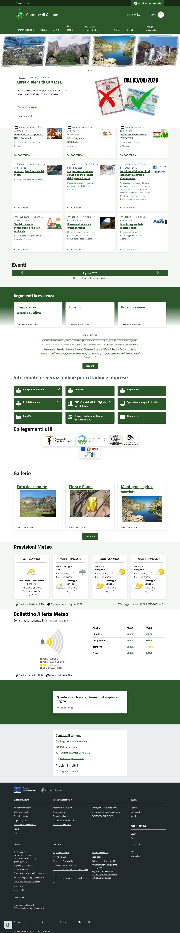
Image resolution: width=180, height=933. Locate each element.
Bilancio (112, 340)
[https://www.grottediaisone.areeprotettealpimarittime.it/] (130, 440)
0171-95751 (27, 865)
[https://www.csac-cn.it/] (115, 440)
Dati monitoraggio (21, 922)
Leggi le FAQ (97, 868)
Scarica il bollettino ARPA (30, 675)
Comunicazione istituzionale (94, 345)
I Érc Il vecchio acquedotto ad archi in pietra (70, 880)
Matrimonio (88, 349)
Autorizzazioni (59, 811)
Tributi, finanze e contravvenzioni (106, 811)
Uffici (16, 833)
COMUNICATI (23, 217)
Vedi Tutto (90, 536)
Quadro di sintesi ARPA (60, 675)
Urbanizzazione (133, 30)
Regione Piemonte (23, 3)
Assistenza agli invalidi (81, 340)
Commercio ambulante (72, 345)
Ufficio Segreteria (75, 138)
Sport (103, 353)
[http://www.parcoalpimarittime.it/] (58, 440)
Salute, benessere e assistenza (105, 807)
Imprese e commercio (62, 824)
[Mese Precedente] (22, 272)
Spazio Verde (93, 353)
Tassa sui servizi (132, 353)
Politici (16, 828)
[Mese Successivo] (158, 272)
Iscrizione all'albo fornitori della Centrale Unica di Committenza (135, 175)
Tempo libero (90, 357)
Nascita (114, 349)
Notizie (134, 807)
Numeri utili (19, 890)
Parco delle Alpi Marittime (64, 861)
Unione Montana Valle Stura (65, 865)
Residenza (60, 353)
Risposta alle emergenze (76, 353)
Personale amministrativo (25, 824)
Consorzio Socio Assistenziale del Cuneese (70, 871)
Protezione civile (47, 353)
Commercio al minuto (52, 345)
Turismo (117, 30)
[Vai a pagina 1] (88, 70)
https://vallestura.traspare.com (133, 199)
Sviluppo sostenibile (116, 353)
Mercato (99, 349)
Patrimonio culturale (128, 349)
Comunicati (135, 811)
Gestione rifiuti (130, 345)
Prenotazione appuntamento (104, 874)
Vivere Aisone (69, 28)
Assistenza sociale (100, 340)
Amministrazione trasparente (104, 864)
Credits (63, 922)
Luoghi (133, 833)
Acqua (67, 340)
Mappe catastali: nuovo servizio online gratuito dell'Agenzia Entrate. (80, 175)
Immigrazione (49, 349)
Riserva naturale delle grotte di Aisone (79, 225)
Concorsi (110, 345)
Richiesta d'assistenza (101, 877)
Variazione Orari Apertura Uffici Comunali (28, 136)
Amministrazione (25, 30)
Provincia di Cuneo (61, 856)
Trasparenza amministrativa (91, 28)
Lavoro (79, 349)
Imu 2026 (72, 142)
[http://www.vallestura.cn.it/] (92, 440)
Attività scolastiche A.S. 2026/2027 (133, 136)
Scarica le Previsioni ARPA (31, 604)
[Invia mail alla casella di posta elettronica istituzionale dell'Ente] (34, 873)
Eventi (133, 838)
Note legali (96, 856)
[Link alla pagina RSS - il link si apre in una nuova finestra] (138, 14)
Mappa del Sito (84, 922)
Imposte (60, 349)
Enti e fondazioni (21, 816)
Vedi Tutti (90, 365)
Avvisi (133, 816)
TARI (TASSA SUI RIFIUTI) (103, 816)
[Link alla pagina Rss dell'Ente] (132, 852)
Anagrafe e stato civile (62, 807)
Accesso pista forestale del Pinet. (29, 173)
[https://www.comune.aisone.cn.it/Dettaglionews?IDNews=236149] (90, 452)
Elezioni (119, 345)
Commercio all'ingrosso (127, 340)
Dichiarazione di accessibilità (104, 861)
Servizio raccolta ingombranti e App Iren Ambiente (27, 227)
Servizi (56, 30)
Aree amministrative (22, 807)
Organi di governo (21, 820)
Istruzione (70, 349)
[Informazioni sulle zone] (57, 620)
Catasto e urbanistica (62, 816)
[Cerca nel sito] (160, 14)
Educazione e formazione (63, 820)
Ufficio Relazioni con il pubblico (27, 881)
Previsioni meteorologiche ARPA (66, 604)
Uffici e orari (19, 885)
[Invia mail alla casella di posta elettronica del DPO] (27, 905)
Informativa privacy (100, 852)
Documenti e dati (21, 811)
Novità (43, 30)
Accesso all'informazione (53, 340)
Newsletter (135, 855)
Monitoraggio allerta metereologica (131, 225)
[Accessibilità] (8, 925)
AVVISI (22, 77)
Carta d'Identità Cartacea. (40, 81)
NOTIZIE (21, 127)
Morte (106, 349)
